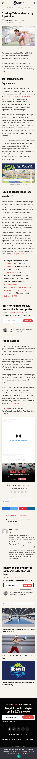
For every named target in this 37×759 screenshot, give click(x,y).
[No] (35, 753)
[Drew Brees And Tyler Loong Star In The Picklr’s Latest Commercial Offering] (18, 617)
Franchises (6, 499)
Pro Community (14, 734)
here (7, 408)
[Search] (34, 3)
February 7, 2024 (11, 296)
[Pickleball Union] (18, 3)
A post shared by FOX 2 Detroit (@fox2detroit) (18, 460)
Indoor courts (28, 499)
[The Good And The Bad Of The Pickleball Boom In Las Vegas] (18, 644)
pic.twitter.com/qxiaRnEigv (15, 290)
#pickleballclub (10, 284)
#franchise (8, 272)
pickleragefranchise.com (19, 254)
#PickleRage (9, 267)
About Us (24, 734)
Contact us (25, 737)
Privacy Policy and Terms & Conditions (25, 324)
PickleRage (6, 501)
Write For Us (6, 739)
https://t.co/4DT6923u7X (21, 287)
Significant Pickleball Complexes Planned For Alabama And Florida (11, 519)
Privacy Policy (18, 742)
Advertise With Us (18, 739)
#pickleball (8, 264)
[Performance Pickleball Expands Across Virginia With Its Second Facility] (18, 670)
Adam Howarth (11, 20)
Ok (19, 756)
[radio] (11, 492)
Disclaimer (29, 739)
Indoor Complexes (16, 499)
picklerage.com (15, 403)
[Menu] (3, 3)
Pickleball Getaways (13, 737)
